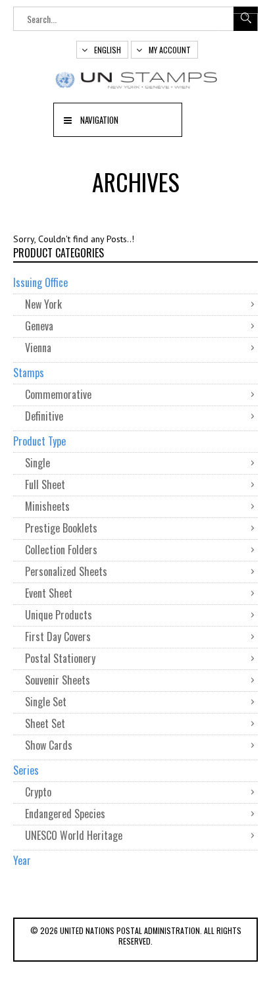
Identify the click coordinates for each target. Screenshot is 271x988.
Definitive (44, 416)
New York (43, 304)
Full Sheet (45, 484)
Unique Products (58, 615)
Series (26, 770)
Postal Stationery (60, 658)
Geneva (39, 326)
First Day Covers (58, 636)
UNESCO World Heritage (73, 835)
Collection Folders (61, 550)
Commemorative (58, 394)
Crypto (38, 792)
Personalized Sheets (66, 571)
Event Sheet (48, 593)
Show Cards (48, 745)
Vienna (38, 347)
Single (37, 463)
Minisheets (47, 506)
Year (22, 860)
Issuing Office (40, 282)
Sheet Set (45, 723)
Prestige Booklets (61, 528)
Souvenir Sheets (57, 680)
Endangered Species (65, 813)
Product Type (39, 441)
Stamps (28, 372)
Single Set (45, 702)
